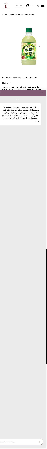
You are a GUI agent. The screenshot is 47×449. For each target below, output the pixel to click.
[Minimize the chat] (41, 93)
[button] (38, 5)
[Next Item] (39, 46)
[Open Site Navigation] (42, 5)
